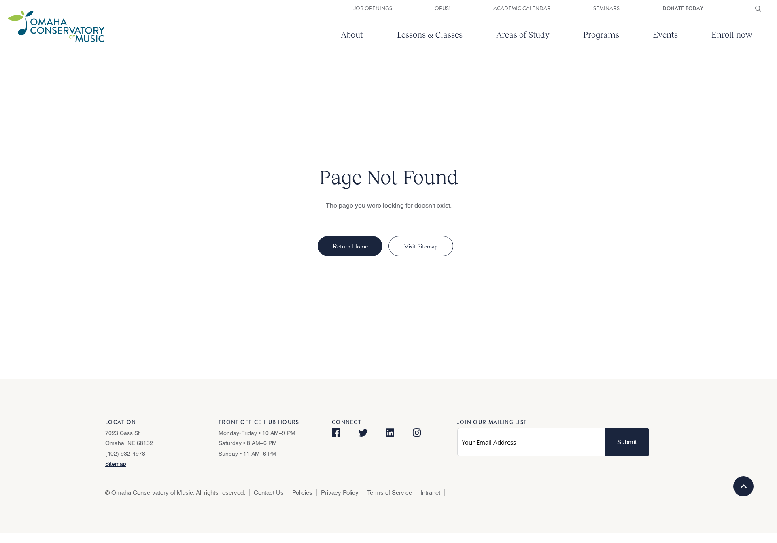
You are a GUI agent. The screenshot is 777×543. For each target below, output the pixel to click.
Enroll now (731, 34)
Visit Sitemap (421, 246)
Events (665, 34)
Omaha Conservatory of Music (152, 492)
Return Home (350, 246)
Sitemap (115, 463)
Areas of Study (523, 34)
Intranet (430, 492)
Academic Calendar (522, 8)
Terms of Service (389, 492)
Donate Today (682, 8)
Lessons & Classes (430, 34)
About (352, 34)
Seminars (606, 8)
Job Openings (373, 8)
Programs (601, 34)
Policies (302, 492)
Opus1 (442, 8)
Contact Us (269, 492)
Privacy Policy (340, 492)
